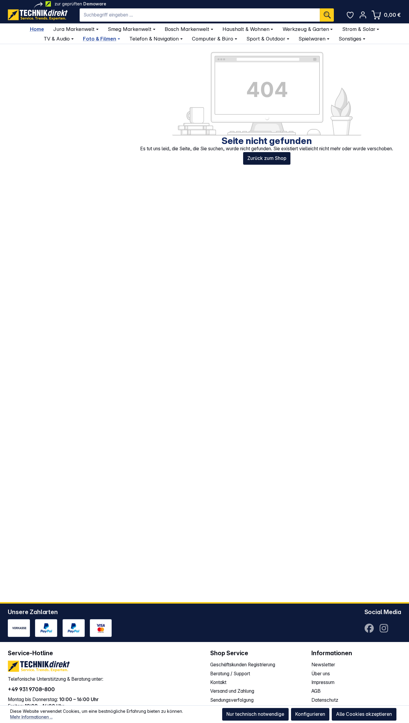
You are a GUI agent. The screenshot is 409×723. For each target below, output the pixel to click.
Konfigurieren (310, 714)
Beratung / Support (230, 673)
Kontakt (218, 682)
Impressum (322, 682)
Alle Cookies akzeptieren (364, 714)
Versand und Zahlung (232, 691)
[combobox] (200, 15)
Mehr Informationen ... (31, 716)
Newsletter (323, 665)
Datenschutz (324, 700)
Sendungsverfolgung (232, 700)
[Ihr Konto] (362, 14)
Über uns (320, 673)
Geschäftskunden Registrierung (242, 665)
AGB (316, 691)
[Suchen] (327, 15)
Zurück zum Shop (266, 158)
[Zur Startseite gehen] (38, 14)
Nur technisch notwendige (255, 714)
